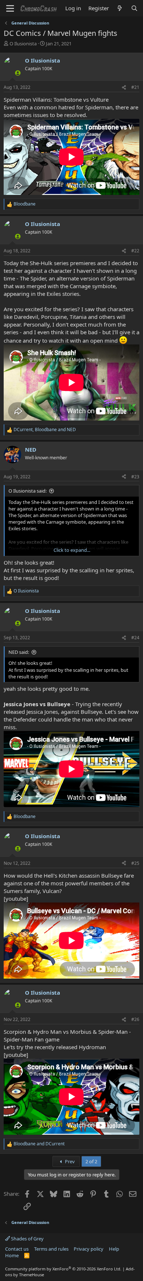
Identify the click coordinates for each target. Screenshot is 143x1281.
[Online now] (17, 72)
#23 (135, 477)
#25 (135, 863)
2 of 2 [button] (91, 1161)
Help (114, 1249)
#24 (135, 637)
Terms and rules (51, 1249)
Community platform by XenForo (63, 1268)
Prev (69, 1161)
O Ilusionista (23, 43)
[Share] (124, 87)
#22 (135, 251)
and (39, 1144)
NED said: (18, 652)
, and (45, 430)
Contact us (17, 1249)
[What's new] (120, 8)
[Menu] (10, 8)
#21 (135, 87)
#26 (135, 1019)
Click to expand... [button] (72, 550)
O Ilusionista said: (27, 490)
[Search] (134, 8)
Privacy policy (88, 1249)
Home (12, 1255)
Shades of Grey (27, 1238)
